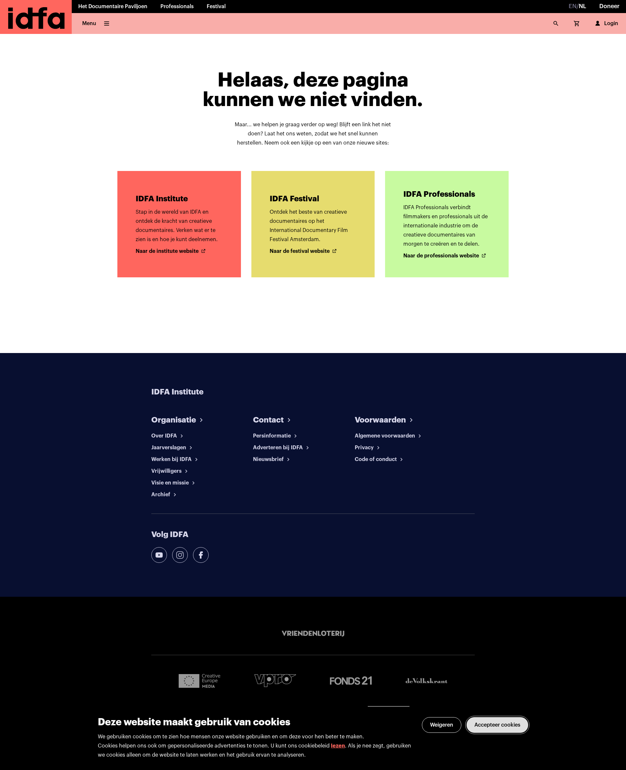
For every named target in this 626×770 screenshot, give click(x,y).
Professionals (177, 6)
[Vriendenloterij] (313, 634)
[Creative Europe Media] (199, 680)
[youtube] (159, 555)
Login (611, 23)
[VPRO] (275, 680)
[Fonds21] (351, 680)
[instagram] (180, 555)
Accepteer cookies (497, 725)
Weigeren (441, 725)
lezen (338, 745)
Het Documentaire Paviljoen (112, 6)
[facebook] (201, 555)
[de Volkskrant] (426, 681)
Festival (216, 6)
